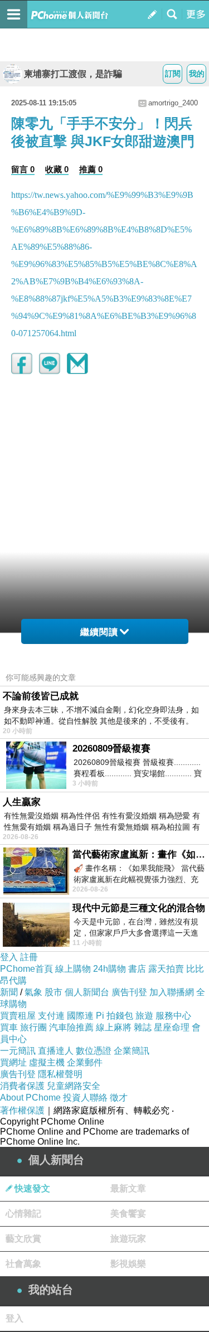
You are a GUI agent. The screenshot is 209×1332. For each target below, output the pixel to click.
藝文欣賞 (23, 1238)
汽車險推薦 (71, 1027)
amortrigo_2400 (173, 103)
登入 (9, 957)
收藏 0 (57, 169)
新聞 (9, 992)
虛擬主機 (47, 1062)
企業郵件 (85, 1062)
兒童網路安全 (73, 1086)
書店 (137, 968)
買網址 (13, 1062)
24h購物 (109, 968)
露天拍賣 (166, 968)
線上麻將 (114, 1027)
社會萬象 (23, 1263)
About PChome (30, 1097)
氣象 (33, 992)
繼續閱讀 (99, 632)
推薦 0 (91, 169)
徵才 (119, 1097)
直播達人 (56, 1050)
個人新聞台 (87, 992)
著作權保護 (22, 1110)
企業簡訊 (131, 1050)
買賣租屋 (18, 1015)
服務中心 (173, 1015)
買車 (9, 1027)
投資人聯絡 (85, 1097)
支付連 (51, 1015)
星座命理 (171, 1027)
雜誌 (143, 1027)
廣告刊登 (129, 992)
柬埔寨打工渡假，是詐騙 (73, 74)
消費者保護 (22, 1086)
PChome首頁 (26, 968)
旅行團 (33, 1027)
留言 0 (23, 169)
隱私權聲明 (60, 1074)
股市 (53, 992)
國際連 (80, 1015)
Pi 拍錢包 (114, 1015)
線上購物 (73, 968)
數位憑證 (93, 1050)
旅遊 (144, 1015)
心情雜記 (23, 1213)
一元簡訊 (18, 1050)
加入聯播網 (171, 992)
